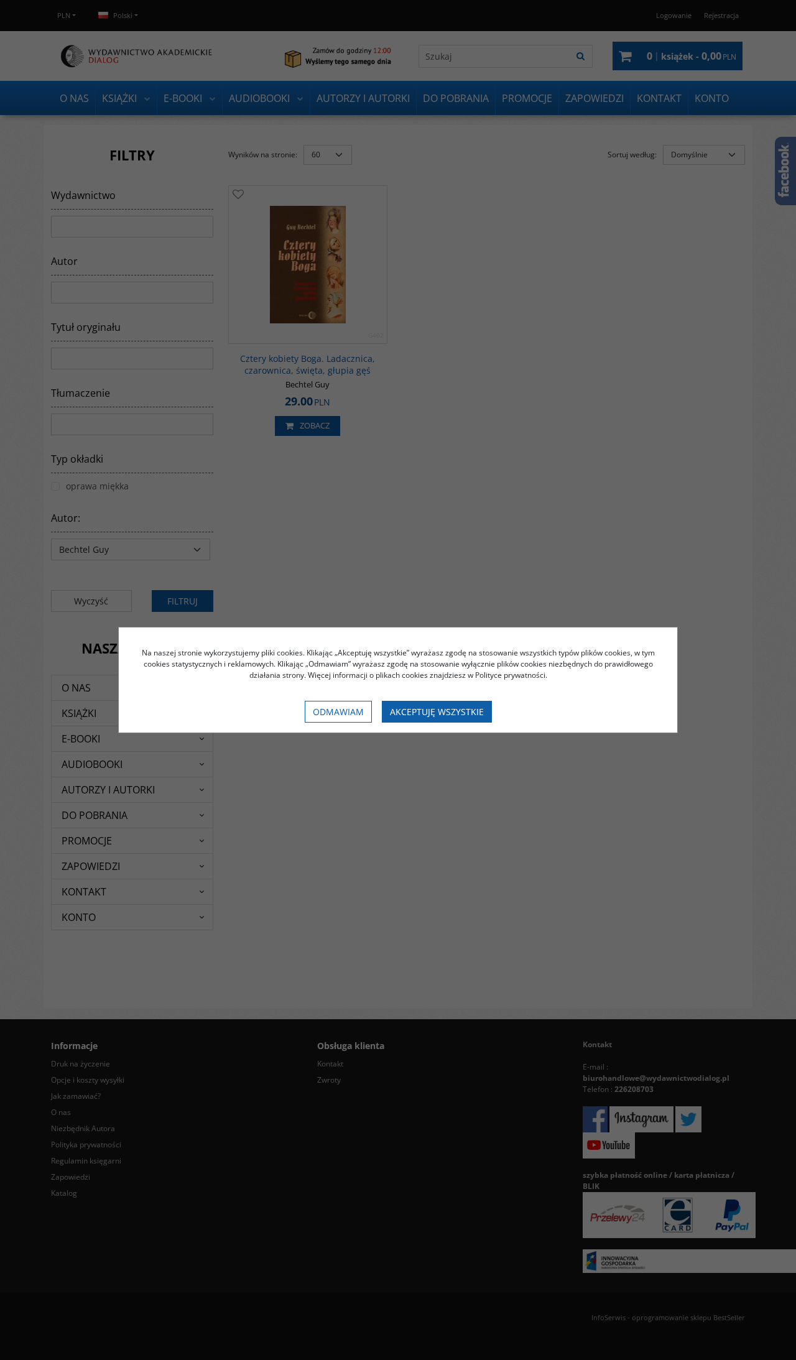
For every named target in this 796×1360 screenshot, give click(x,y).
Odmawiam (338, 712)
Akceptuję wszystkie (437, 712)
